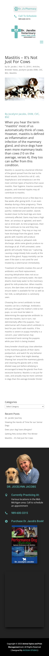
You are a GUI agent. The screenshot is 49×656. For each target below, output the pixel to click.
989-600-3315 (24, 19)
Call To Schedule (27, 16)
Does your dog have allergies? (18, 429)
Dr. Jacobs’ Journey (13, 418)
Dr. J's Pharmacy (27, 9)
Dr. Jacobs (12, 66)
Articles (36, 66)
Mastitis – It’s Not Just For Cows (19, 438)
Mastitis (13, 73)
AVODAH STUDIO (30, 650)
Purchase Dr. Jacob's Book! (27, 521)
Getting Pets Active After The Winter (21, 433)
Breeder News (11, 69)
